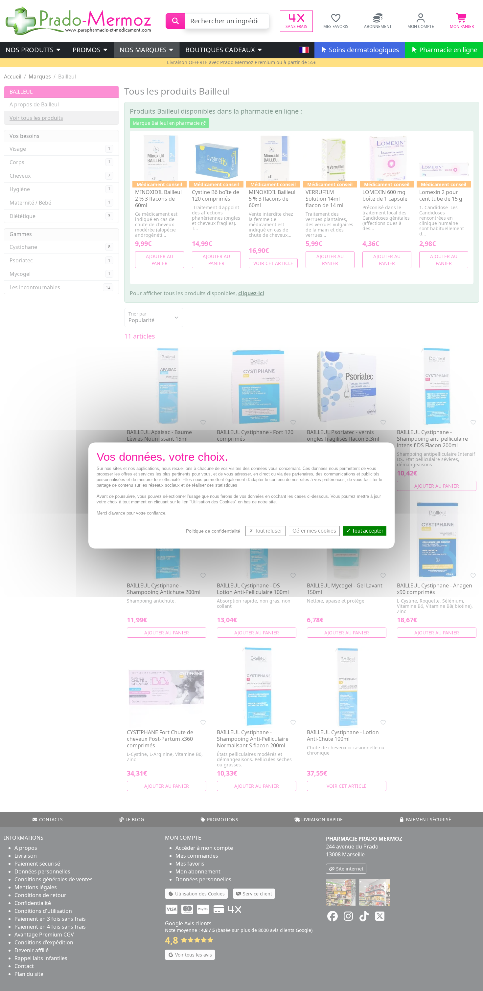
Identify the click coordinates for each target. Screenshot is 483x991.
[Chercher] (175, 21)
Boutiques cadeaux (221, 49)
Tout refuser (267, 531)
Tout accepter (367, 531)
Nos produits (30, 49)
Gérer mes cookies (314, 531)
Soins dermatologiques (363, 49)
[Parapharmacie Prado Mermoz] (79, 20)
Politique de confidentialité (213, 531)
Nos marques (144, 49)
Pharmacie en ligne (447, 49)
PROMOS (87, 49)
